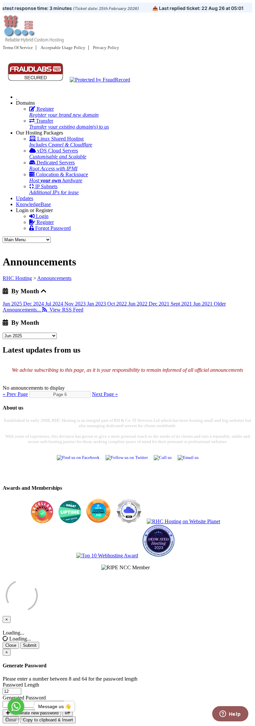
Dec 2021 (160, 304)
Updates (24, 198)
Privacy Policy (106, 47)
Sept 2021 (182, 304)
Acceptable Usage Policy (63, 47)
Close (10, 645)
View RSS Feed (65, 309)
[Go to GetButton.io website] (16, 719)
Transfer (69, 124)
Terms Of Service (18, 47)
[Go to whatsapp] (16, 706)
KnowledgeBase (33, 204)
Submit (30, 645)
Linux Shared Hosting (60, 141)
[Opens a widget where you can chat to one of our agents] (230, 714)
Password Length (21, 685)
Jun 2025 (13, 304)
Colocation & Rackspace (58, 177)
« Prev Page (15, 394)
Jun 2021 (203, 304)
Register (64, 112)
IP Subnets (54, 189)
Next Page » (105, 394)
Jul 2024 (54, 304)
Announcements (54, 278)
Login (41, 216)
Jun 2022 (138, 304)
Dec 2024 (34, 304)
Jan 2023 (97, 304)
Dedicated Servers (53, 165)
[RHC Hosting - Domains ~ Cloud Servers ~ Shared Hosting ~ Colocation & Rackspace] (16, 97)
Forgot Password (52, 228)
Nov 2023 (75, 304)
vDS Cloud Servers (57, 153)
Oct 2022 (117, 304)
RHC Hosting (17, 278)
